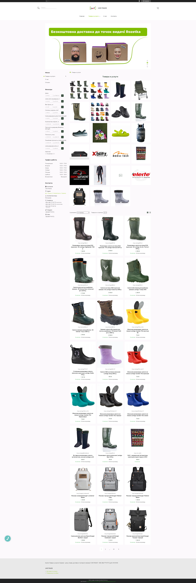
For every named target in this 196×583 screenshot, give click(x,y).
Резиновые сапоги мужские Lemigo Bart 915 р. (110, 456)
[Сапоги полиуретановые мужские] (79, 111)
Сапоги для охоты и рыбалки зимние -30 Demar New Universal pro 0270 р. (82, 289)
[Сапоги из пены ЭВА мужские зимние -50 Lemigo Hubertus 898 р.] (110, 271)
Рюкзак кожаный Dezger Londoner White (82, 496)
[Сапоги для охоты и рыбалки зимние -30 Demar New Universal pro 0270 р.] (83, 271)
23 (113, 549)
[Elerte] (141, 175)
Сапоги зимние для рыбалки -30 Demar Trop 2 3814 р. (82, 330)
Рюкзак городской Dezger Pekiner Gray (110, 496)
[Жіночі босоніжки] (120, 132)
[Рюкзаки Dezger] (79, 196)
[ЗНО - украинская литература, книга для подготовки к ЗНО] (138, 439)
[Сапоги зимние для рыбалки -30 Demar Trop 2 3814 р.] (83, 313)
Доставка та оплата (52, 571)
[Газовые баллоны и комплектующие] (141, 132)
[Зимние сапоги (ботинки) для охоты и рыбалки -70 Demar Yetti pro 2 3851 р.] (110, 313)
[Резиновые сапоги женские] (100, 90)
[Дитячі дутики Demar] (100, 111)
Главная (81, 16)
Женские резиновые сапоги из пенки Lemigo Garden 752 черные (110, 414)
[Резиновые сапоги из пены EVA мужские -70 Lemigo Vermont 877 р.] (110, 229)
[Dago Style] (79, 132)
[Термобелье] (100, 175)
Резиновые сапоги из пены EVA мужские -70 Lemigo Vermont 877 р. (110, 246)
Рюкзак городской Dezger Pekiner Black (137, 496)
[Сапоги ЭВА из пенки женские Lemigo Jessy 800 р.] (110, 355)
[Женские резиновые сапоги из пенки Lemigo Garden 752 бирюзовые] (83, 397)
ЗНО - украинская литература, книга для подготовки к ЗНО (137, 456)
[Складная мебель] (141, 90)
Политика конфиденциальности (107, 581)
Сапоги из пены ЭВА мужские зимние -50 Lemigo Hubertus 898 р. (110, 288)
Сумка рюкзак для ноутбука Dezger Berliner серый (83, 536)
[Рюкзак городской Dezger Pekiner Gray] (110, 479)
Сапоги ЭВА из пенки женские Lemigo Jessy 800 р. (110, 372)
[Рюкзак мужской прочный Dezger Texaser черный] (138, 519)
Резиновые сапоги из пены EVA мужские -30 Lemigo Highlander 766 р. (82, 247)
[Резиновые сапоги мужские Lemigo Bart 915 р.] (110, 439)
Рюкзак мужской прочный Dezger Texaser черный (137, 536)
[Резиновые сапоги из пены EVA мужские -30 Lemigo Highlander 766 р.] (83, 229)
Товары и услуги (93, 16)
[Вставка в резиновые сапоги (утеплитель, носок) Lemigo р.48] (83, 439)
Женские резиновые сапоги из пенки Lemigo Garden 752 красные (137, 372)
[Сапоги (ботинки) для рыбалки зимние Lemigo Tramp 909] (138, 271)
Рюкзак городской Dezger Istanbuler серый (110, 536)
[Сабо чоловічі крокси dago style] (120, 111)
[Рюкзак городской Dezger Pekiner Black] (138, 479)
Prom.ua (105, 580)
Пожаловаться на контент (93, 581)
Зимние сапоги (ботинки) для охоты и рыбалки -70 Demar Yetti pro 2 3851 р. (110, 331)
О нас (105, 16)
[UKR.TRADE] (93, 8)
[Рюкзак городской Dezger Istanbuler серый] (110, 519)
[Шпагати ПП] (120, 175)
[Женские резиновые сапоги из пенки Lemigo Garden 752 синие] (138, 397)
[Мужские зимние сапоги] (79, 90)
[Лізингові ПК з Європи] (79, 154)
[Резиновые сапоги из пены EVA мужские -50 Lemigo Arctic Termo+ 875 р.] (138, 229)
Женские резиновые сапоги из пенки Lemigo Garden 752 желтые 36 (137, 331)
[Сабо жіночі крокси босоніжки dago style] (100, 132)
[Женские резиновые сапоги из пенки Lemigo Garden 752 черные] (110, 397)
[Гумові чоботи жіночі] (100, 196)
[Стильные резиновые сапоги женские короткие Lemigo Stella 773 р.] (83, 355)
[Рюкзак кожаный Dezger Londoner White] (83, 479)
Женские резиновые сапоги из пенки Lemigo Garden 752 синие (137, 414)
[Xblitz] (100, 154)
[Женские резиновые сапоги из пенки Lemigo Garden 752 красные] (138, 355)
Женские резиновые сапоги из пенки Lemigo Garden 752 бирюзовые (82, 415)
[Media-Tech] (120, 154)
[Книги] (141, 154)
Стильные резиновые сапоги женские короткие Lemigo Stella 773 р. (83, 373)
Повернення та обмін (52, 573)
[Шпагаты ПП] (79, 175)
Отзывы (47, 82)
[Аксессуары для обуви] (120, 90)
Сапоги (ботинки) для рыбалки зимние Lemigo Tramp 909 (137, 288)
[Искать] (38, 8)
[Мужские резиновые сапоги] (141, 111)
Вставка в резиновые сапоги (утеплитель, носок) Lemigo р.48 (83, 456)
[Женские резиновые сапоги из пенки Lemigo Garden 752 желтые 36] (138, 313)
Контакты (114, 16)
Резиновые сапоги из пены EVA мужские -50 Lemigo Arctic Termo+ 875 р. (137, 247)
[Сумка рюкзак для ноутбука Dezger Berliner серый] (83, 519)
